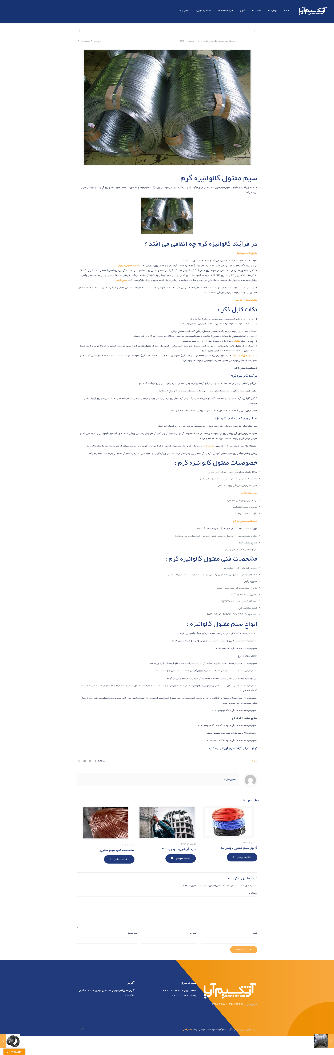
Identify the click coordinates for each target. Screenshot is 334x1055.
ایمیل (193, 933)
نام (255, 933)
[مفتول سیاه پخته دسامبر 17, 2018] (10, 1041)
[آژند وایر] (312, 10)
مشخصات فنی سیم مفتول (117, 850)
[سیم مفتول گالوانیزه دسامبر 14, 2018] (324, 1041)
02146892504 (235, 1004)
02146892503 (219, 1004)
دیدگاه (253, 893)
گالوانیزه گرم (208, 446)
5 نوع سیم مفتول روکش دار (238, 847)
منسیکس (187, 1029)
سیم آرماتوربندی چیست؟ (179, 849)
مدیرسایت (208, 41)
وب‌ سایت (132, 933)
